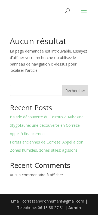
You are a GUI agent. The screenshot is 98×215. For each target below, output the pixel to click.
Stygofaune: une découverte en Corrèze (45, 125)
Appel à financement (28, 133)
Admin (74, 207)
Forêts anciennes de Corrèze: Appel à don (46, 142)
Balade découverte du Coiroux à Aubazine (47, 116)
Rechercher (75, 90)
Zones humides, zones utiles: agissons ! (44, 150)
